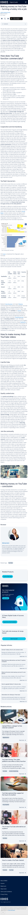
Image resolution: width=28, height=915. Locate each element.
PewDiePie (23, 322)
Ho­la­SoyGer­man (19, 317)
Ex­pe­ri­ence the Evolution (9, 622)
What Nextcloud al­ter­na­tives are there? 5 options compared (14, 661)
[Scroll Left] (1, 285)
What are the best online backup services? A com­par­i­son (14, 673)
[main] (14, 297)
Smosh (19, 310)
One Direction (9, 304)
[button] (14, 596)
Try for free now (7, 576)
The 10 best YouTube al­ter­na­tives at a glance (13, 827)
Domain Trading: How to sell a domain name (12, 649)
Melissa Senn (5, 543)
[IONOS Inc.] (14, 899)
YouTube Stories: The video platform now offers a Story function (14, 760)
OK (3, 912)
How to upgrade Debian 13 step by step (11, 684)
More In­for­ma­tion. (11, 910)
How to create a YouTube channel (13, 860)
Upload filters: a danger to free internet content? (12, 727)
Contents (6, 24)
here (4, 254)
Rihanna (20, 304)
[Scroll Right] (26, 285)
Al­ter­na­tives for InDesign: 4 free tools (11, 694)
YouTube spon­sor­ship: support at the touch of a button (12, 794)
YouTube (11, 563)
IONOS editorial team (5, 12)
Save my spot (14, 638)
